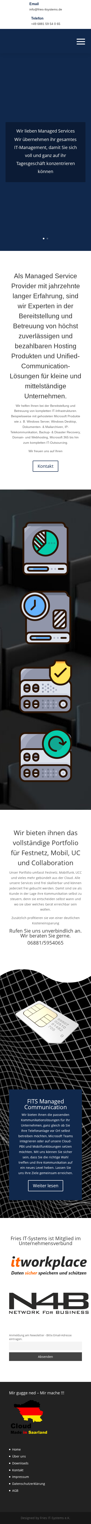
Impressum (20, 1477)
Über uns (19, 1456)
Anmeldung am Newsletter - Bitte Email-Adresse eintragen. (40, 1337)
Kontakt (45, 466)
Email (34, 4)
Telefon (37, 18)
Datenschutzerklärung (28, 1484)
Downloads (20, 1463)
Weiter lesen (45, 1186)
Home (16, 1449)
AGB (15, 1490)
